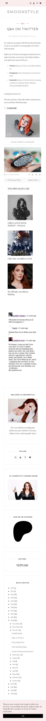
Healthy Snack (17, 633)
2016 (12, 614)
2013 (12, 684)
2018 (12, 607)
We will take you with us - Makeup (18, 293)
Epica (23, 24)
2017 (12, 611)
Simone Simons (19, 36)
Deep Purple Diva (18, 642)
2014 (12, 620)
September (16, 655)
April (14, 671)
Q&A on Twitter (18, 638)
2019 (12, 604)
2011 (11, 690)
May (14, 668)
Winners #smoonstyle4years (22, 651)
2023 (12, 591)
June (14, 664)
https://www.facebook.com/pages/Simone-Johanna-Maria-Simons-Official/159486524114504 (25, 83)
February (15, 677)
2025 (12, 588)
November (16, 627)
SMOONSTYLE (23, 12)
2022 (12, 594)
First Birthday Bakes (19, 647)
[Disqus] (23, 341)
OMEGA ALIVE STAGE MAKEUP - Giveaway (17, 224)
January (15, 681)
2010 (12, 694)
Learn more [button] (7, 711)
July (13, 661)
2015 (12, 617)
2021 (12, 598)
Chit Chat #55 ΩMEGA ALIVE (20, 258)
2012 (12, 687)
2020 (12, 601)
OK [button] (23, 716)
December (16, 624)
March (14, 674)
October (15, 630)
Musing (16, 174)
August (14, 658)
